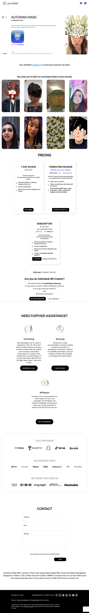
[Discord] (73, 595)
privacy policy (50, 595)
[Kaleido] (56, 132)
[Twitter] (66, 595)
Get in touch (60, 368)
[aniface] (78, 132)
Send (60, 559)
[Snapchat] (63, 595)
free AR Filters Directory (52, 283)
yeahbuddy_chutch (18, 20)
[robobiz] (11, 96)
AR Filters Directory (28, 606)
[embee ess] (11, 132)
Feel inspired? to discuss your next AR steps (44, 65)
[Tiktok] (70, 595)
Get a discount (54, 299)
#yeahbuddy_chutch (46, 53)
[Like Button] (3, 17)
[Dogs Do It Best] (33, 132)
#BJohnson (15, 53)
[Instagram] (60, 595)
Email (25, 525)
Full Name (26, 517)
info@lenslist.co (38, 595)
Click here (37, 272)
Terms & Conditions (22, 600)
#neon (36, 53)
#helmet (22, 53)
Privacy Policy (35, 600)
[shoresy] (33, 96)
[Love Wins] (78, 96)
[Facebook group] (76, 595)
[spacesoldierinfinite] (56, 96)
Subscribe (37, 259)
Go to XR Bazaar (44, 422)
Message (26, 533)
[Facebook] (56, 595)
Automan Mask (24, 17)
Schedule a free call (49, 259)
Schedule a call (29, 368)
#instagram (30, 53)
